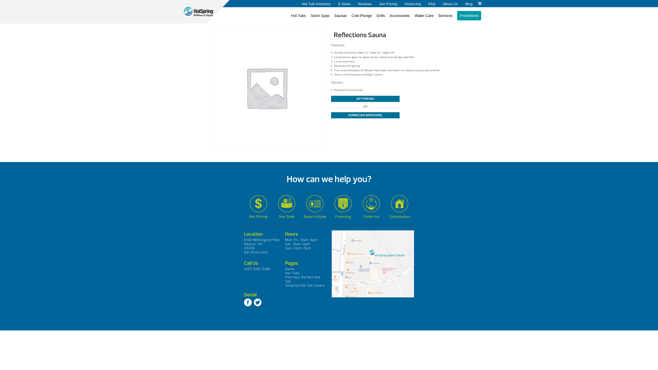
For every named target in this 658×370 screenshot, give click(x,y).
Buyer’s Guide (315, 216)
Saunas (340, 16)
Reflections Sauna (202, 12)
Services (445, 16)
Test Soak (286, 216)
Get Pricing (388, 4)
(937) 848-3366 (257, 269)
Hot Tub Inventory (316, 4)
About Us (450, 4)
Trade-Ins (371, 216)
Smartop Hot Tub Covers (305, 285)
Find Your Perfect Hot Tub (303, 279)
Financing (413, 4)
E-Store (344, 4)
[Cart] (479, 3)
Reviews (365, 4)
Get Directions (256, 252)
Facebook (248, 302)
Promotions (469, 16)
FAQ (431, 4)
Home (290, 269)
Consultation (399, 216)
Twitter (257, 302)
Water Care (424, 16)
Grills (380, 16)
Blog (469, 4)
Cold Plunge (361, 16)
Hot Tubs (298, 16)
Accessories (400, 16)
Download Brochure (365, 115)
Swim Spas (320, 16)
